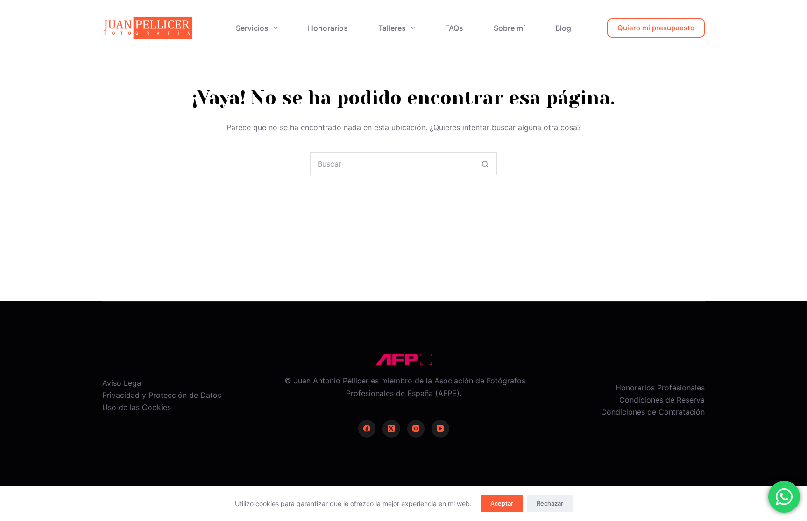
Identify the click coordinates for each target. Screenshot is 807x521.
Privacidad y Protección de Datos (161, 395)
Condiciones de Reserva (662, 399)
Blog (563, 28)
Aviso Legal (122, 383)
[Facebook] (367, 429)
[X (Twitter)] (391, 429)
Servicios (252, 28)
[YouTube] (440, 429)
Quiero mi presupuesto (655, 27)
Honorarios (328, 28)
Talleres (392, 28)
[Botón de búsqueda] (484, 163)
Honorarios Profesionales (660, 387)
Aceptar (501, 503)
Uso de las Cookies (136, 407)
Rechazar (550, 503)
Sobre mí (509, 28)
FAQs (454, 28)
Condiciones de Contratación (653, 412)
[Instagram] (416, 429)
